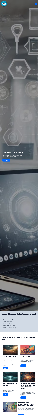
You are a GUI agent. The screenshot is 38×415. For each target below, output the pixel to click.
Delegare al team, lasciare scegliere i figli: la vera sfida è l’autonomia (26, 404)
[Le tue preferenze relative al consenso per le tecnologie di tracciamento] (36, 413)
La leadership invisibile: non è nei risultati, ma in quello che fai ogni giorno (27, 386)
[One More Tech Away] (4, 4)
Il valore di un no (25, 356)
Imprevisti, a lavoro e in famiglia (10, 384)
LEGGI (5, 368)
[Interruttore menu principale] (36, 4)
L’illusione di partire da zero (9, 357)
